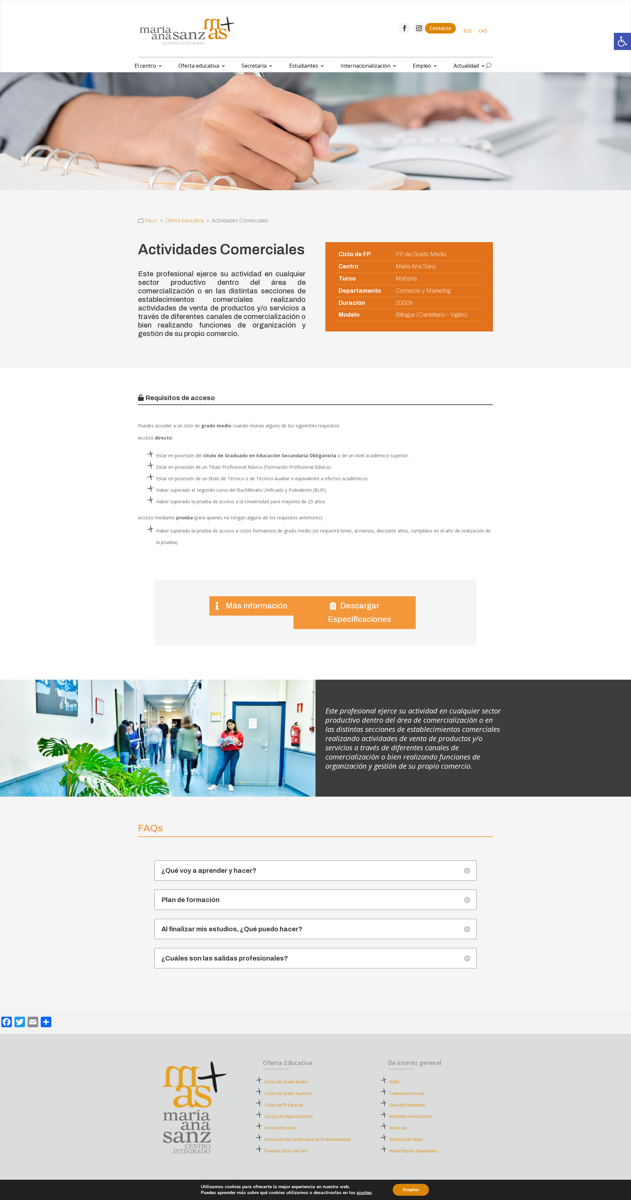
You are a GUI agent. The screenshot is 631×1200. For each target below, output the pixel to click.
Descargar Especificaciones (359, 612)
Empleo (422, 66)
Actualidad (466, 66)
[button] (622, 41)
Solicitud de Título (406, 1139)
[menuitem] (467, 31)
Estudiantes (303, 66)
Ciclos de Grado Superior (288, 1093)
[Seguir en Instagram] (419, 28)
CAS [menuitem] (483, 31)
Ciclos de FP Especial (284, 1105)
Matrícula (409, 1128)
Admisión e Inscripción (410, 1116)
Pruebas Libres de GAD (286, 1151)
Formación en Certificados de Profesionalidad (308, 1139)
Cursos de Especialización (289, 1116)
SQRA (403, 1082)
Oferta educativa (198, 66)
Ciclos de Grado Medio (286, 1082)
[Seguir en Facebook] (404, 28)
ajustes (364, 1193)
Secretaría (254, 66)
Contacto (440, 28)
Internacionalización (365, 66)
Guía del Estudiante (407, 1105)
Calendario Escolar (407, 1093)
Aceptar (411, 1190)
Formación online (281, 1128)
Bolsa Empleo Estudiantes (413, 1151)
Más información (256, 605)
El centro (145, 66)
